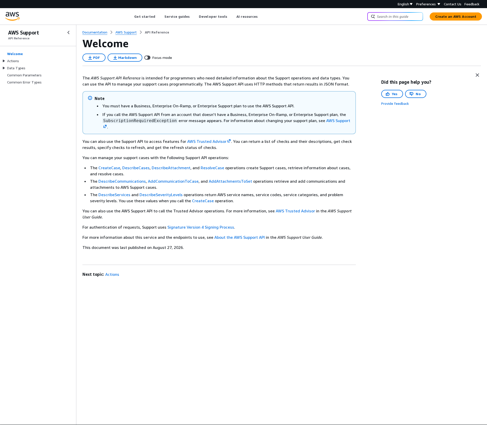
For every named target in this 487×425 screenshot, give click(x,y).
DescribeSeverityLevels (161, 194)
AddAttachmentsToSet (230, 181)
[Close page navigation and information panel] (477, 75)
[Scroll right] (261, 16)
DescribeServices (114, 194)
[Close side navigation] (68, 32)
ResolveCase (212, 167)
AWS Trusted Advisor (295, 210)
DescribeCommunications (122, 181)
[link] (157, 32)
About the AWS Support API (239, 237)
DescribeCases (136, 167)
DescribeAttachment (171, 167)
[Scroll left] (130, 16)
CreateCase (109, 167)
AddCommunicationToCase (173, 181)
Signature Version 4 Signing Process (200, 227)
